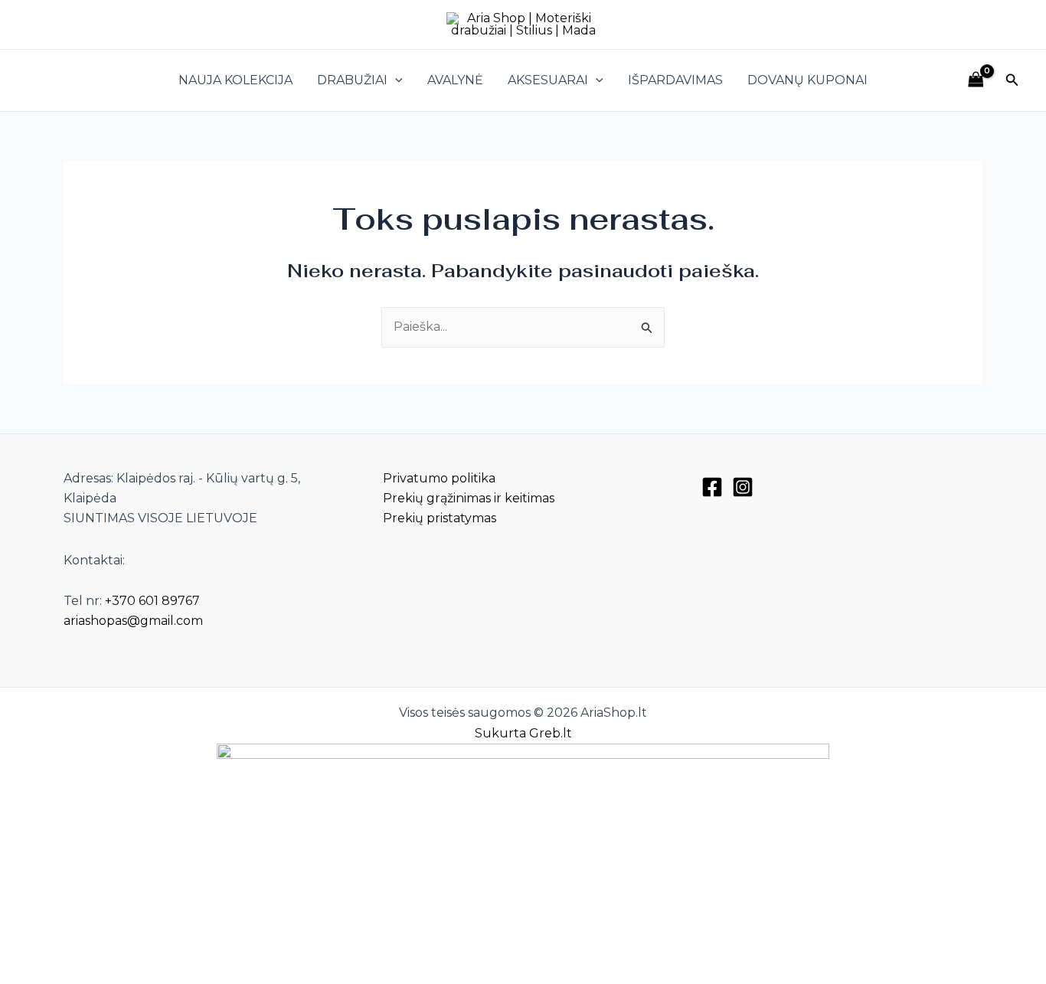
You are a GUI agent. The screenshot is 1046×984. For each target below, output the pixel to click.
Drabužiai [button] (352, 80)
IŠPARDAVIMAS (675, 80)
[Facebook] (712, 487)
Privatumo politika (439, 478)
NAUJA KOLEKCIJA (235, 80)
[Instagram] (742, 487)
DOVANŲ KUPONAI (807, 80)
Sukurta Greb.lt (523, 733)
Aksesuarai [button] (548, 80)
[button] (395, 80)
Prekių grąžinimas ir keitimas (468, 498)
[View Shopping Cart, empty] (975, 80)
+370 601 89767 (152, 600)
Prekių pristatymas (439, 518)
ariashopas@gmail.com (133, 620)
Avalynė (455, 80)
